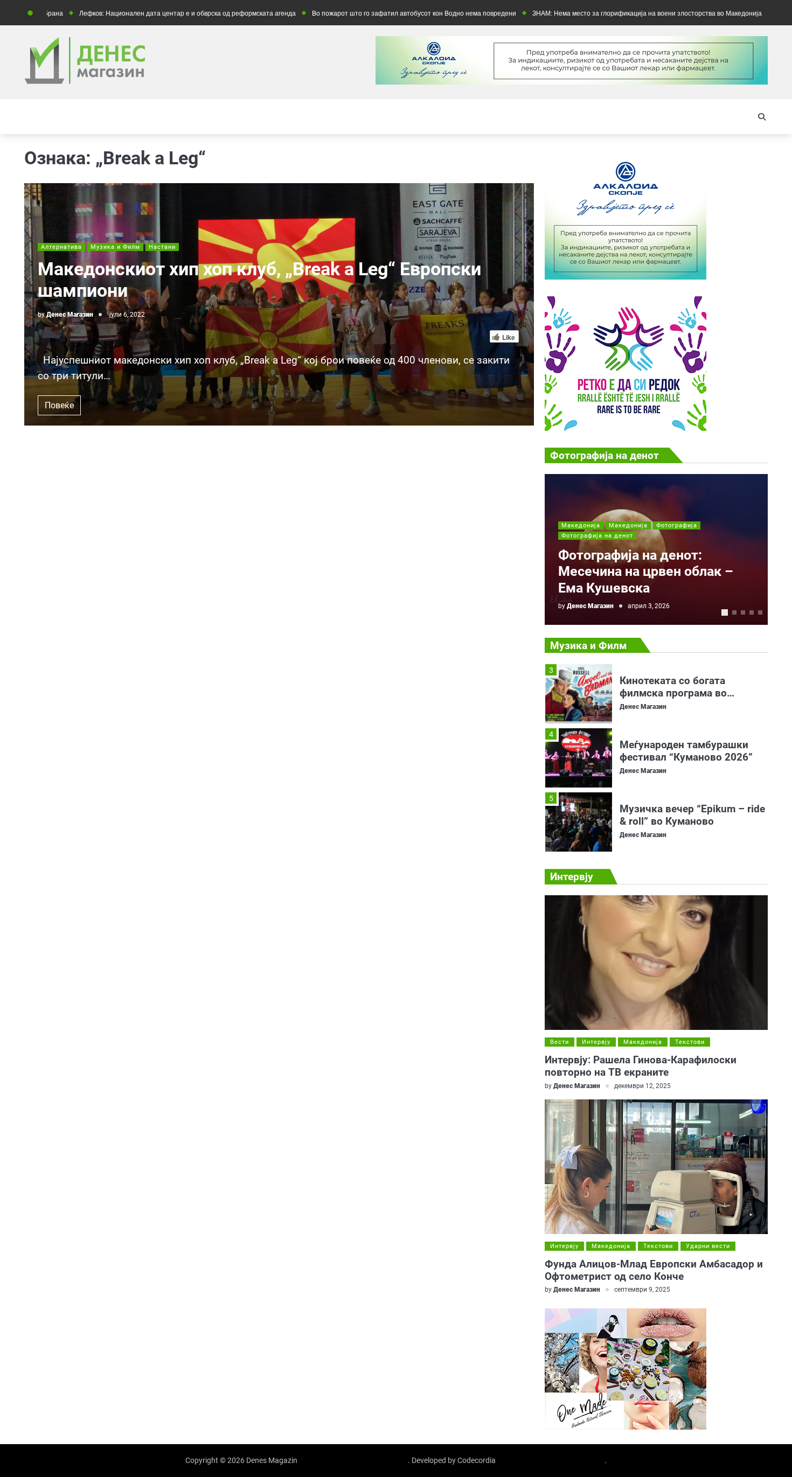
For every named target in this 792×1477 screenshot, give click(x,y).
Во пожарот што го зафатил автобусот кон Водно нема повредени (364, 13)
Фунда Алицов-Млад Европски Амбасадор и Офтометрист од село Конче (654, 1270)
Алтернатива (61, 246)
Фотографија (676, 525)
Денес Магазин (69, 314)
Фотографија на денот (597, 535)
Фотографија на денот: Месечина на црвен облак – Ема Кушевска (645, 571)
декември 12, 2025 (642, 1086)
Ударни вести (708, 1246)
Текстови (690, 1042)
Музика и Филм (115, 246)
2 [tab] (734, 612)
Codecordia (476, 1460)
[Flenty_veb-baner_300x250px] (625, 276)
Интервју (596, 1042)
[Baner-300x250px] (625, 428)
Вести (559, 1042)
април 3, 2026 (649, 606)
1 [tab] (724, 612)
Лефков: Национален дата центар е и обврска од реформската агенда (138, 13)
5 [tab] (760, 612)
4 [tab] (751, 612)
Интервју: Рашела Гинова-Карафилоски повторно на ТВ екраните (641, 1066)
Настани (162, 246)
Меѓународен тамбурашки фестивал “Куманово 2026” (686, 701)
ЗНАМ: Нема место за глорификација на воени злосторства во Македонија (597, 13)
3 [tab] (743, 612)
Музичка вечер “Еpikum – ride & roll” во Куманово (692, 766)
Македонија (580, 525)
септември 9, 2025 (642, 1289)
